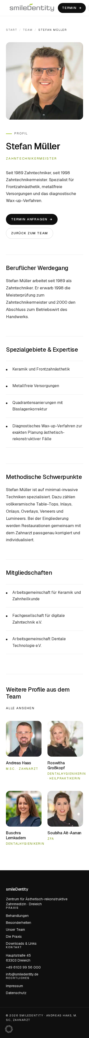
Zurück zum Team (29, 233)
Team (28, 30)
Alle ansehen (20, 708)
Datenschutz (16, 993)
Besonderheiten (18, 922)
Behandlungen (17, 915)
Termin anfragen (29, 219)
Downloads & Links (21, 943)
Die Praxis (14, 936)
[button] (9, 1029)
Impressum (14, 986)
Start (11, 30)
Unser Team (15, 929)
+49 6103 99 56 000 (23, 967)
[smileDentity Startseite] (32, 7)
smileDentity (17, 889)
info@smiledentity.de (22, 974)
